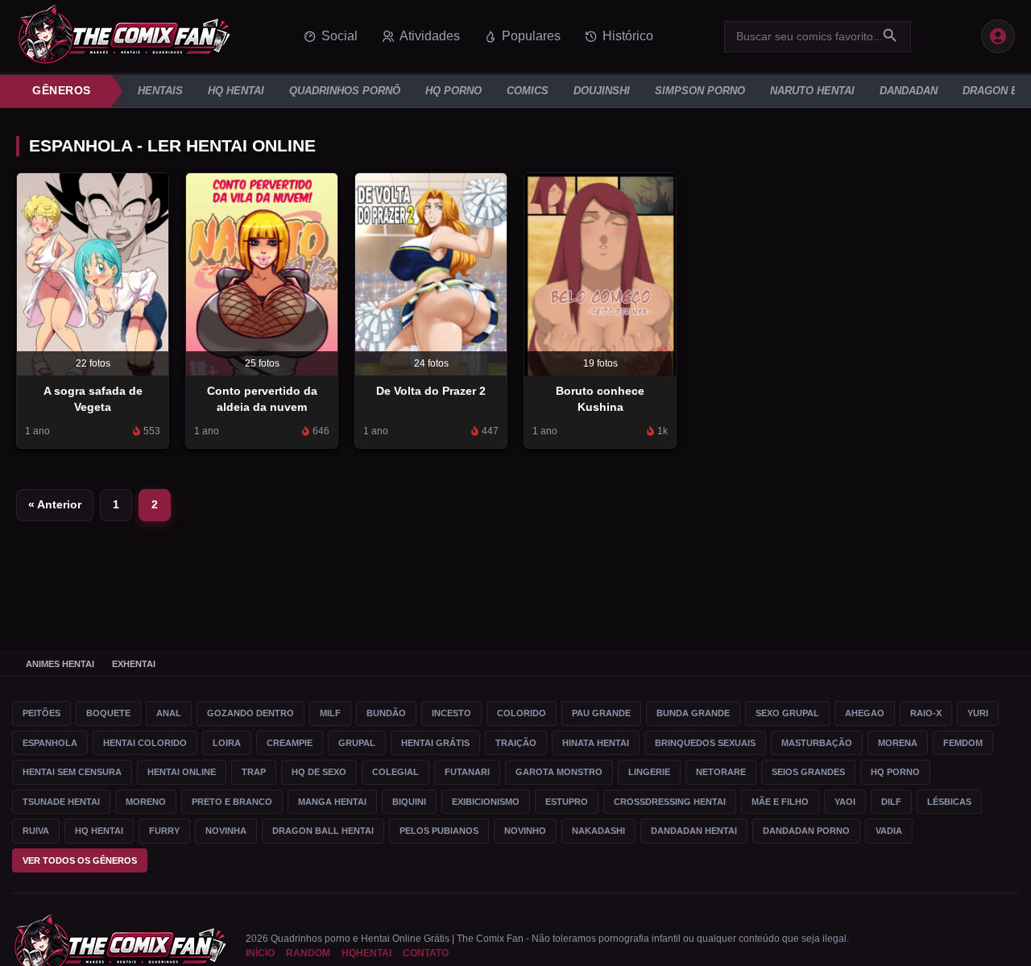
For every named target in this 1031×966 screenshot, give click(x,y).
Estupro (566, 801)
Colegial (395, 772)
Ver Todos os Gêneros (80, 860)
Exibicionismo (486, 801)
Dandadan (909, 91)
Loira (227, 743)
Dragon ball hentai (323, 830)
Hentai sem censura (72, 772)
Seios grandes (808, 772)
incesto (451, 713)
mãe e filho (780, 801)
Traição (515, 743)
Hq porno (895, 772)
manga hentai (332, 801)
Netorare (721, 772)
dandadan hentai (694, 830)
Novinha (225, 830)
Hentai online (181, 772)
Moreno (146, 801)
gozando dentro (250, 713)
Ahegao (864, 713)
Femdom (963, 743)
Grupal (356, 743)
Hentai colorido (145, 743)
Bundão (386, 713)
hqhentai (366, 953)
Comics (528, 91)
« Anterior (54, 504)
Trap (254, 772)
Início (260, 953)
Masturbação (816, 743)
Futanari (467, 772)
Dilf (891, 801)
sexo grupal (787, 713)
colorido (521, 713)
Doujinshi (601, 91)
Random (308, 953)
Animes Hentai (60, 664)
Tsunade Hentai (61, 801)
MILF (330, 713)
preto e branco (232, 801)
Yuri (977, 713)
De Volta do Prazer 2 (431, 390)
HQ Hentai (236, 91)
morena (897, 743)
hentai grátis (435, 743)
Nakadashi (598, 830)
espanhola (50, 743)
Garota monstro (559, 772)
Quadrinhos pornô (344, 91)
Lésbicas (949, 801)
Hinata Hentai (595, 743)
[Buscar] (890, 37)
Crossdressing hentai (670, 801)
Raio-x (926, 713)
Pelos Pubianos (439, 830)
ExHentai (133, 664)
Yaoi (844, 801)
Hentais (160, 91)
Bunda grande (693, 713)
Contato (426, 953)
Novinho (525, 830)
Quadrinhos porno (310, 938)
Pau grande (601, 713)
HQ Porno (453, 91)
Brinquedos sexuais (705, 743)
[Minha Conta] (998, 36)
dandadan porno (806, 830)
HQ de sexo (319, 772)
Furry (164, 830)
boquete (108, 713)
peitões (41, 713)
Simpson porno (700, 91)
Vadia (889, 830)
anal (168, 713)
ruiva (36, 830)
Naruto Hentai (812, 91)
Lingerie (649, 772)
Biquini (409, 801)
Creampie (290, 743)
